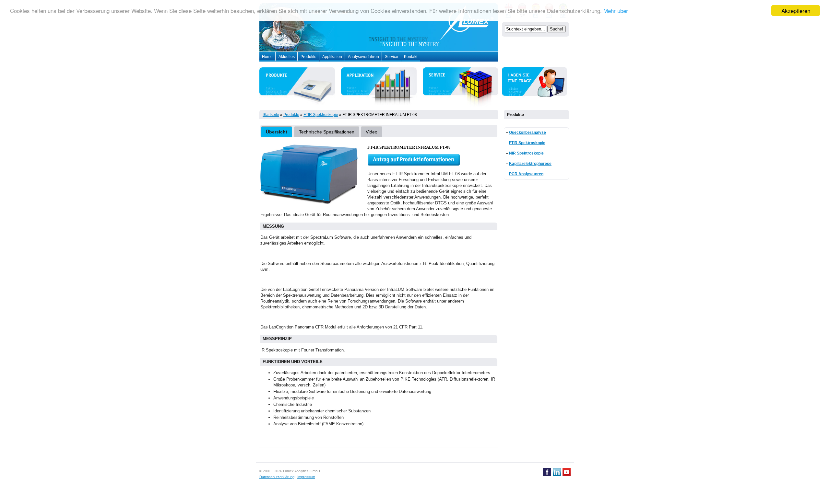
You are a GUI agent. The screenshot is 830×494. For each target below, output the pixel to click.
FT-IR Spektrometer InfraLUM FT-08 (379, 114)
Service (391, 56)
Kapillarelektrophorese (530, 163)
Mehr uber (615, 11)
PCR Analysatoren (526, 174)
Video (371, 131)
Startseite (271, 114)
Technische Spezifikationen (326, 131)
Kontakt (410, 56)
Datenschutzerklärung (276, 477)
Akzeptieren (795, 10)
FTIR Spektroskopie (320, 114)
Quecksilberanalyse (527, 132)
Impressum (306, 477)
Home (267, 56)
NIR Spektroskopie (526, 153)
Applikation (332, 56)
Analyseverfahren (363, 56)
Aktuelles (287, 56)
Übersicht (276, 131)
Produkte (308, 56)
